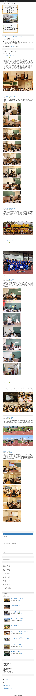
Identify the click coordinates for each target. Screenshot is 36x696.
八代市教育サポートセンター (8, 684)
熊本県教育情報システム (8, 688)
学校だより (21, 36)
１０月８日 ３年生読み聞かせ (8, 279)
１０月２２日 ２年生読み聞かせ (9, 96)
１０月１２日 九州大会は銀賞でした (9, 240)
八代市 (5, 682)
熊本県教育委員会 (7, 685)
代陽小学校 (6, 677)
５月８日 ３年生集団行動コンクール (21, 632)
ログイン (32, 1)
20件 (8, 595)
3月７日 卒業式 (15, 652)
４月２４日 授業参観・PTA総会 (20, 638)
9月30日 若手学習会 (7, 451)
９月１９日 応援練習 (17, 618)
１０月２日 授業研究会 (7, 380)
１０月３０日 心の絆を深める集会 (9, 55)
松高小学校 (6, 680)
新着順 (4, 595)
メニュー (10, 36)
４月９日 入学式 (16, 645)
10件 (9, 53)
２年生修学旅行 (15, 605)
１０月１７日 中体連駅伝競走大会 (9, 208)
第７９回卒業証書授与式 (18, 598)
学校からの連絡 (12, 46)
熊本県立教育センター (7, 687)
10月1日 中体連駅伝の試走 (8, 417)
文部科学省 (6, 690)
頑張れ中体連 (15, 625)
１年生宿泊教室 (15, 612)
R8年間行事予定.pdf (15, 36)
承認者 (11, 97)
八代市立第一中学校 (7, 1)
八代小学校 (6, 679)
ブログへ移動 (5, 36)
